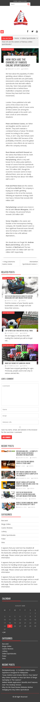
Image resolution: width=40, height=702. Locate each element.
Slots (3, 542)
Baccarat (4, 520)
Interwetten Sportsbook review (30, 263)
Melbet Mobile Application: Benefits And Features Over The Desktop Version (27, 484)
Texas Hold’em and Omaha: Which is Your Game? (25, 462)
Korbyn (25, 69)
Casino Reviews (7, 528)
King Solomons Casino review (8, 263)
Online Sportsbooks (8, 49)
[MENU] (2, 31)
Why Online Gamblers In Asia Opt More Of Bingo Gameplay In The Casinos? (27, 474)
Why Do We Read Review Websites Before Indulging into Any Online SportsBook (19, 297)
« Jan (4, 632)
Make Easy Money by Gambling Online (17, 363)
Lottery (4, 531)
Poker (3, 539)
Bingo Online (6, 524)
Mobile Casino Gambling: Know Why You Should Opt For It (27, 503)
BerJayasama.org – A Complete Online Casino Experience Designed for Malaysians (27, 453)
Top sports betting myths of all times (19, 330)
